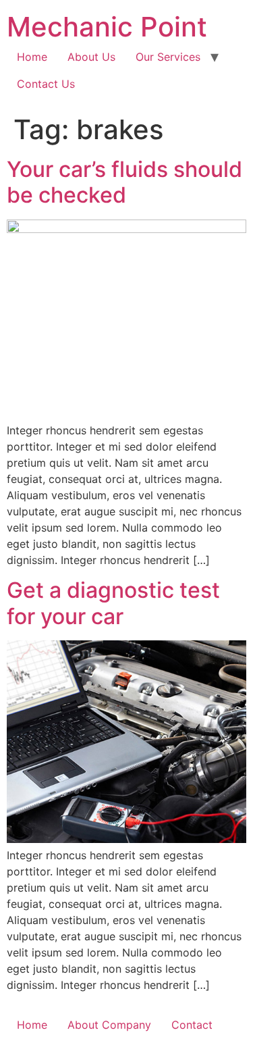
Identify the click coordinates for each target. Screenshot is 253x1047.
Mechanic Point (107, 26)
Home (32, 56)
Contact (192, 1024)
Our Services (168, 56)
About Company (109, 1024)
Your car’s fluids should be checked (124, 182)
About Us (91, 56)
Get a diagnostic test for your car (113, 603)
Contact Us (46, 84)
